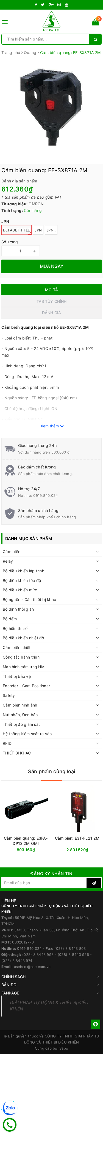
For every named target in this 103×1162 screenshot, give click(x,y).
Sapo (63, 1048)
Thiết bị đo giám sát (21, 724)
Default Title (16, 230)
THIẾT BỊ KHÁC (17, 753)
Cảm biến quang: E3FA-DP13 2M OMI (26, 841)
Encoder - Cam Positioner (26, 685)
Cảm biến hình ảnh (20, 705)
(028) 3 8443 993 (38, 954)
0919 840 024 (29, 948)
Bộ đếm (10, 618)
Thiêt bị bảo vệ (17, 676)
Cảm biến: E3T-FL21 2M (77, 838)
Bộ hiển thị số (15, 628)
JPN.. (51, 230)
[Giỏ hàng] (95, 23)
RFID (7, 743)
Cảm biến (11, 551)
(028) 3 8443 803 (70, 948)
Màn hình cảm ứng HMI (24, 666)
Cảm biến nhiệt (17, 647)
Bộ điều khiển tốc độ (22, 580)
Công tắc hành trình (21, 657)
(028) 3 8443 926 (73, 954)
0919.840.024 (45, 495)
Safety (9, 695)
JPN (38, 230)
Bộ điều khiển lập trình (23, 570)
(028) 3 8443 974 (16, 960)
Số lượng (9, 241)
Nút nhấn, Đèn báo (20, 714)
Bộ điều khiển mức (20, 589)
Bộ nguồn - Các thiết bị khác (29, 599)
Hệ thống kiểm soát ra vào (27, 733)
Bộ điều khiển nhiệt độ (23, 637)
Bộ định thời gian (18, 609)
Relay (8, 561)
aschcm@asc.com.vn (32, 966)
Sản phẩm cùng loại (51, 771)
